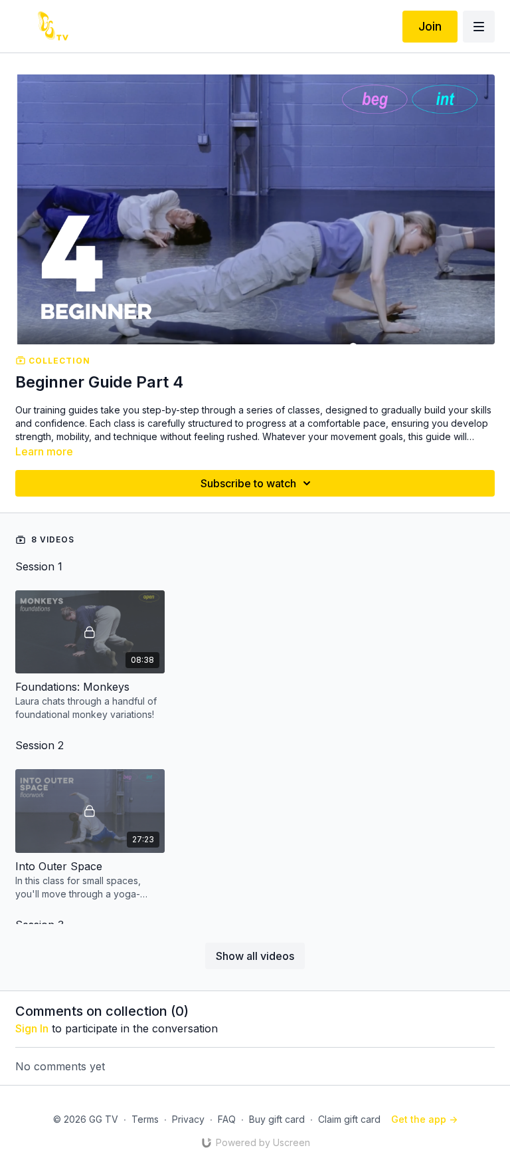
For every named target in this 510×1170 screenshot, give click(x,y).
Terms (145, 1119)
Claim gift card (349, 1119)
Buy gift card (277, 1119)
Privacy (188, 1119)
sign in (31, 1028)
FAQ (227, 1119)
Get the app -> (424, 1119)
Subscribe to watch (248, 483)
